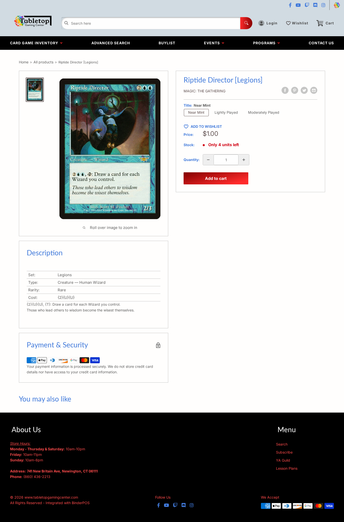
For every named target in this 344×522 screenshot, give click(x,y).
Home (23, 62)
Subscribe (284, 452)
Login (272, 23)
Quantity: (192, 159)
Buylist (167, 43)
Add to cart (216, 178)
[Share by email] (313, 90)
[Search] (246, 23)
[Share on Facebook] (285, 90)
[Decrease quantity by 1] (208, 159)
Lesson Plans (286, 468)
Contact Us (321, 43)
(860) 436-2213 (36, 476)
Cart (330, 23)
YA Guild (283, 460)
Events (213, 43)
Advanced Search (110, 43)
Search (282, 444)
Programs (265, 43)
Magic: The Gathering (204, 91)
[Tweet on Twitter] (304, 90)
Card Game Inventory (35, 43)
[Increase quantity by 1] (243, 159)
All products (43, 62)
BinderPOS (81, 503)
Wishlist (300, 23)
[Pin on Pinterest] (294, 90)
